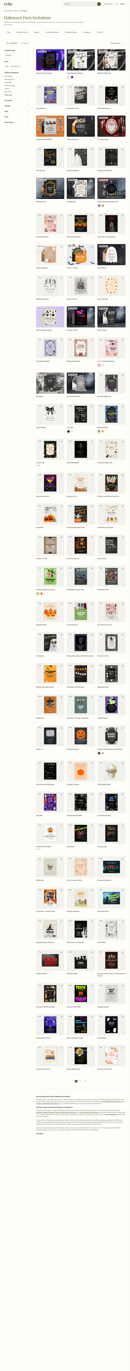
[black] (68, 431)
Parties (16, 11)
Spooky (36, 32)
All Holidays (23, 11)
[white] (68, 77)
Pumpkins (86, 32)
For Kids (100, 32)
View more (8, 95)
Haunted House (71, 32)
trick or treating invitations (89, 1112)
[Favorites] (117, 4)
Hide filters (13, 43)
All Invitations (8, 11)
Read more (39, 1133)
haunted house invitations (45, 1112)
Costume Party (21, 32)
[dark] (99, 753)
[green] (38, 593)
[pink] (99, 365)
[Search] (99, 4)
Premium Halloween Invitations (47, 1104)
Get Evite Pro (108, 4)
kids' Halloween (111, 1114)
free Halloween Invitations (111, 1102)
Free (8, 32)
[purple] (72, 77)
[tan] (103, 753)
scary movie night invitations (66, 1112)
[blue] (103, 365)
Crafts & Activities (52, 32)
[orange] (103, 431)
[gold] (103, 205)
